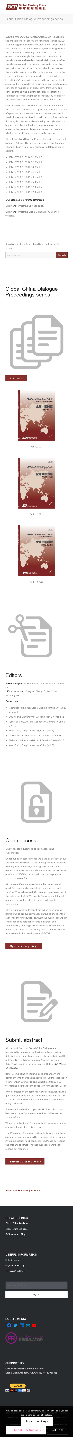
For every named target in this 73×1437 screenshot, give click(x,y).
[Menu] (66, 7)
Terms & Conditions (15, 1271)
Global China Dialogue (16, 1228)
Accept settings (37, 1421)
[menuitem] (66, 7)
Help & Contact (13, 1260)
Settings (57, 1429)
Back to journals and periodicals (23, 1190)
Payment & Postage (15, 1265)
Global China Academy (16, 1223)
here (13, 205)
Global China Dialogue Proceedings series (34, 19)
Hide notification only (26, 1429)
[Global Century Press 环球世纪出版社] (30, 7)
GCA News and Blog (15, 1234)
